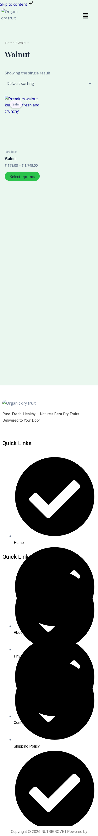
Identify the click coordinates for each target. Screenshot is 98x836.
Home (10, 42)
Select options (22, 176)
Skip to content (14, 4)
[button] (85, 16)
